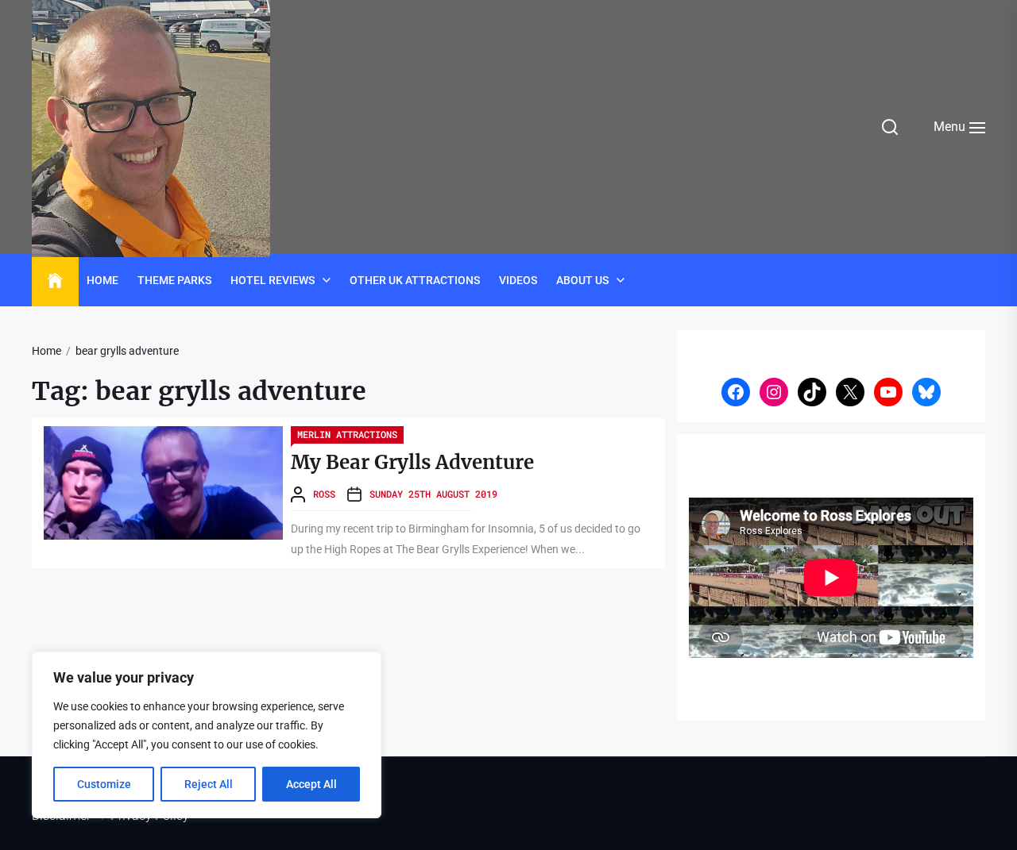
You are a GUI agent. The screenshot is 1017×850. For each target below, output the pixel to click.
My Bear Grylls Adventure (412, 462)
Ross (324, 493)
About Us (582, 280)
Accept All (311, 784)
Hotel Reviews (272, 280)
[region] (206, 735)
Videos (518, 280)
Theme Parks (174, 280)
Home (102, 280)
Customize (104, 784)
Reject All (208, 784)
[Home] (55, 280)
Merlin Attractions (347, 434)
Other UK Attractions (415, 280)
